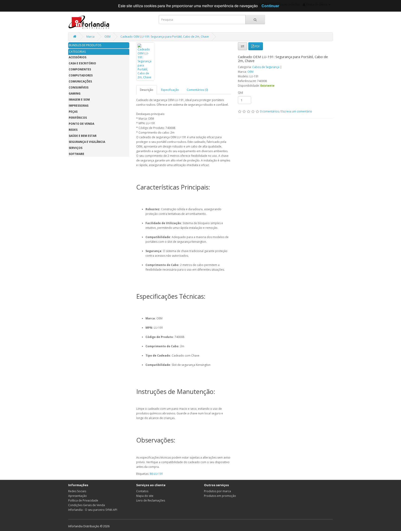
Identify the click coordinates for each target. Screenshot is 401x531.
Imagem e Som (79, 100)
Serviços (75, 148)
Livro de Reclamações (150, 500)
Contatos (142, 491)
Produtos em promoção (220, 496)
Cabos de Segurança (265, 67)
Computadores (81, 75)
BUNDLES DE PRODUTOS (85, 45)
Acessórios (77, 57)
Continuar (270, 5)
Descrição (146, 90)
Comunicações (80, 81)
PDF (257, 46)
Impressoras (78, 106)
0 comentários (269, 111)
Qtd (240, 93)
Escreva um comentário (296, 111)
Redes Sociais (77, 491)
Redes (73, 130)
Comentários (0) (197, 90)
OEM (107, 37)
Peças (73, 112)
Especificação (170, 90)
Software (76, 154)
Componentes (80, 69)
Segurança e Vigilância (87, 142)
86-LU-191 (156, 474)
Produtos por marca (217, 491)
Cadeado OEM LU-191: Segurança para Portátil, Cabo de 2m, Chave (164, 37)
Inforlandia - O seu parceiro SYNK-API (92, 510)
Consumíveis (78, 87)
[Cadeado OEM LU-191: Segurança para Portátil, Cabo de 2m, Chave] (145, 61)
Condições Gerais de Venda (86, 505)
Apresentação (77, 496)
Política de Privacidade (83, 500)
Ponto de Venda (81, 124)
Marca (90, 37)
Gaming (75, 93)
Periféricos (78, 118)
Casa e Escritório (82, 63)
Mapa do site (144, 496)
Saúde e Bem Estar (83, 136)
